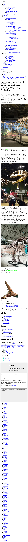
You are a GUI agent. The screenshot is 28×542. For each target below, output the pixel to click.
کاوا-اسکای (7, 360)
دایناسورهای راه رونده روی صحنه (14, 20)
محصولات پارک (12, 34)
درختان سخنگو (9, 46)
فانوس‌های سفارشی (11, 49)
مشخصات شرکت (10, 7)
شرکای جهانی (9, 8)
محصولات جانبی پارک (11, 33)
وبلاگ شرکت (6, 323)
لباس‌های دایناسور (10, 22)
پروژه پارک (6, 320)
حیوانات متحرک (10, 39)
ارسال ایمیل (3, 356)
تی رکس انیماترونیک (13, 347)
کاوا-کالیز (6, 358)
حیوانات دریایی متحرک (11, 45)
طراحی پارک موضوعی (11, 11)
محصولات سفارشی (13, 35)
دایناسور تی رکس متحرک (10, 345)
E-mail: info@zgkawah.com (11, 306)
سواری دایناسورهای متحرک (15, 27)
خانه (4, 4)
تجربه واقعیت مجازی (11, 13)
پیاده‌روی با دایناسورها (14, 28)
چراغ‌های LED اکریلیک (14, 52)
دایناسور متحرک (20, 345)
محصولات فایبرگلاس (11, 48)
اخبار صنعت (9, 65)
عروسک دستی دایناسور (14, 24)
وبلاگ (4, 63)
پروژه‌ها (5, 15)
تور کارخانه (9, 9)
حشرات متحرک (10, 41)
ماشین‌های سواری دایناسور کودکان (17, 30)
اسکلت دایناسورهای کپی (12, 31)
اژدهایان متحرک (10, 19)
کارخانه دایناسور (4, 347)
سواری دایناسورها (10, 26)
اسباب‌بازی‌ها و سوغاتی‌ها (15, 38)
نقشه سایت (7, 343)
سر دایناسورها (12, 37)
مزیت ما (8, 12)
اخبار (4, 75)
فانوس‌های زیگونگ (13, 50)
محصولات (5, 16)
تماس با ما (5, 67)
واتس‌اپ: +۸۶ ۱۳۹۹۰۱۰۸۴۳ (11, 305)
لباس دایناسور (12, 23)
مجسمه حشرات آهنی (14, 43)
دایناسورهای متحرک (11, 18)
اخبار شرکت (9, 64)
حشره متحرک (12, 42)
